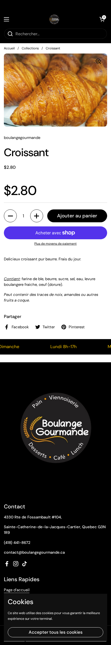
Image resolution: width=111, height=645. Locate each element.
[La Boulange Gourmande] (54, 19)
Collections (30, 48)
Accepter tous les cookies (56, 632)
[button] (10, 215)
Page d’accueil (16, 590)
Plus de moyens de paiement (55, 244)
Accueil (9, 48)
